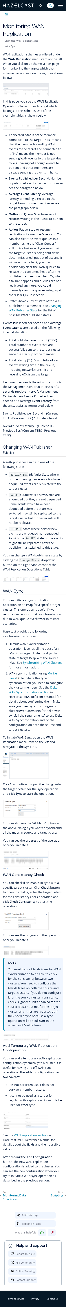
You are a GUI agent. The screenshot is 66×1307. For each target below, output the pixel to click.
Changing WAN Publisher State (21, 40)
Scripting (57, 1195)
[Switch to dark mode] (40, 5)
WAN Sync (10, 46)
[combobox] (50, 5)
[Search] (50, 5)
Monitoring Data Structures (14, 1197)
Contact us (52, 1298)
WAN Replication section (31, 1135)
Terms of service (15, 1298)
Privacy (35, 1298)
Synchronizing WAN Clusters (42, 663)
